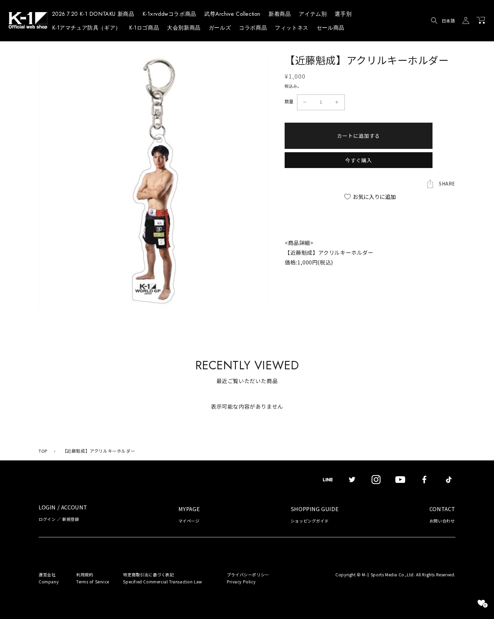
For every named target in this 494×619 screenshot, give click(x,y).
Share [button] (447, 183)
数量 (289, 101)
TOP (43, 451)
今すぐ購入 (358, 160)
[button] (313, 15)
